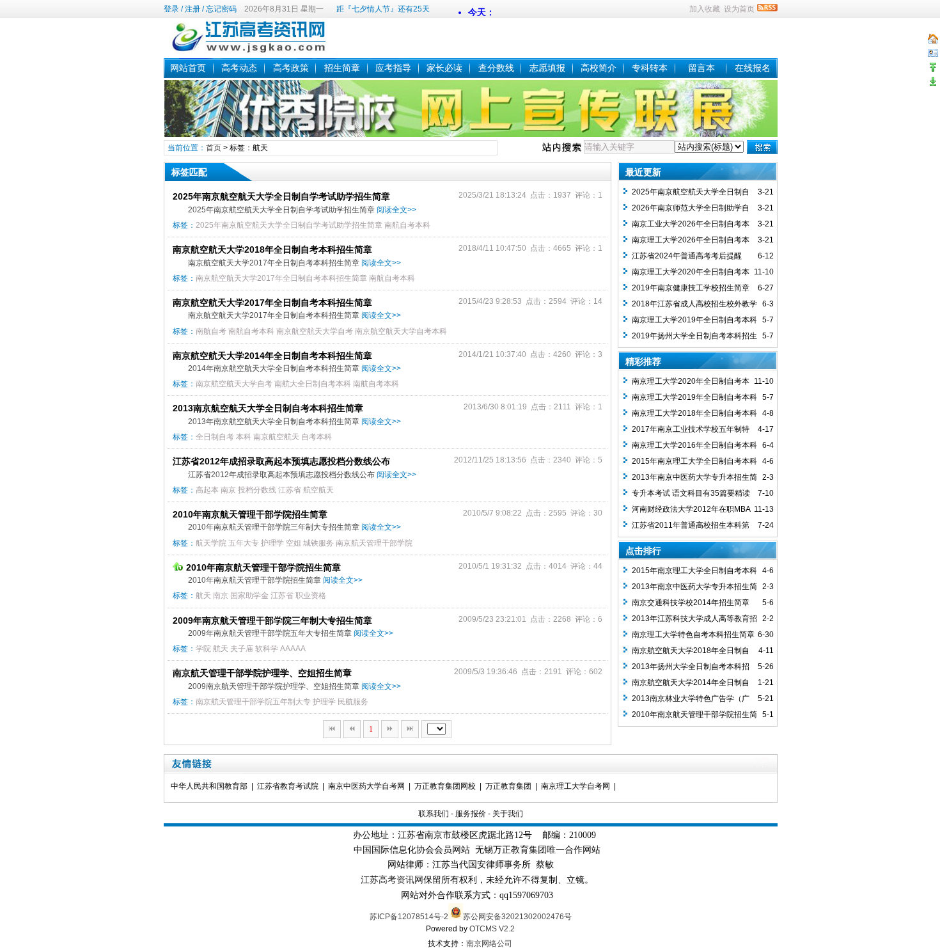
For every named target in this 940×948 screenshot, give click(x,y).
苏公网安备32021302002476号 (517, 916)
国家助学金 (249, 595)
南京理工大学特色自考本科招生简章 (693, 634)
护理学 (272, 543)
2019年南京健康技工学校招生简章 (690, 287)
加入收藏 (704, 8)
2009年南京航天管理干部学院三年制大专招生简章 (272, 620)
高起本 (207, 490)
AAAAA (293, 648)
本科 (243, 436)
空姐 (293, 543)
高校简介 (598, 68)
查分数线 (496, 68)
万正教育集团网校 (445, 786)
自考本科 (316, 436)
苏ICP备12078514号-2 (409, 916)
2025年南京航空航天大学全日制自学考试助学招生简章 (281, 196)
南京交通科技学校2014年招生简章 (690, 602)
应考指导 (393, 68)
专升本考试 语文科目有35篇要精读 (691, 493)
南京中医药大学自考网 (366, 786)
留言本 (701, 68)
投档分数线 (257, 490)
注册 (192, 8)
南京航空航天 (276, 436)
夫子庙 (241, 648)
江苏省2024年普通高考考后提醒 (687, 255)
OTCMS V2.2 (492, 928)
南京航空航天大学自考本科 (401, 331)
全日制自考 (215, 436)
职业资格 (310, 595)
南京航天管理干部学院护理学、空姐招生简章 (262, 673)
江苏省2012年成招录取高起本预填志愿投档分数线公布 (281, 461)
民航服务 (353, 701)
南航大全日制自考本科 (312, 383)
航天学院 (211, 543)
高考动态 (239, 68)
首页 (213, 147)
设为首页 (739, 8)
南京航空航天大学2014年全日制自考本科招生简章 (272, 356)
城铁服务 (318, 543)
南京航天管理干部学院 (374, 543)
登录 (171, 8)
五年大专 (243, 543)
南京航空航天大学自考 (314, 331)
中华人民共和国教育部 (209, 786)
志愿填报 (547, 68)
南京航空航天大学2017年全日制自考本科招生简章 (281, 278)
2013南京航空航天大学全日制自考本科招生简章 (268, 408)
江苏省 (289, 490)
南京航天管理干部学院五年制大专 (253, 701)
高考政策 (291, 68)
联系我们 (433, 813)
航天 (203, 595)
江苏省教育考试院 (287, 786)
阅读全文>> (396, 209)
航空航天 (318, 490)
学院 (203, 648)
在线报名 (753, 68)
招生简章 (342, 68)
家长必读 (444, 68)
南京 (228, 490)
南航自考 (211, 331)
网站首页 (188, 68)
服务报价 (470, 813)
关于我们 (507, 813)
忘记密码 (221, 8)
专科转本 (650, 68)
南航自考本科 (407, 225)
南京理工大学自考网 (575, 786)
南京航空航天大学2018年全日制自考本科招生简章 (272, 249)
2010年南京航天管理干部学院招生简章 (250, 514)
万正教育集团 (508, 786)
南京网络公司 (489, 943)
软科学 (266, 648)
